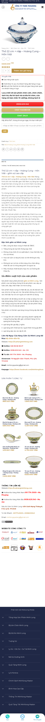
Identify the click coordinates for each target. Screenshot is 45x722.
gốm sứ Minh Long (31, 281)
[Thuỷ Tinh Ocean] (14, 539)
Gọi (7, 720)
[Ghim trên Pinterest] (18, 149)
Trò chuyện (37, 720)
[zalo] (22, 716)
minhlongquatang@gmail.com (17, 517)
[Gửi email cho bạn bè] (15, 149)
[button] (3, 7)
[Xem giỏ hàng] (42, 7)
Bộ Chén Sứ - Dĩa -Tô (18, 48)
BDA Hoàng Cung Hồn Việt (26, 144)
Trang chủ (5, 48)
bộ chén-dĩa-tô (12, 338)
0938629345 (30, 513)
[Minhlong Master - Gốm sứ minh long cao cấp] (23, 7)
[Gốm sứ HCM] (22, 539)
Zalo (22, 720)
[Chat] (37, 716)
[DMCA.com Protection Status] (7, 522)
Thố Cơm (31, 48)
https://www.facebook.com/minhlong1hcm (26, 369)
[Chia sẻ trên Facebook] (7, 149)
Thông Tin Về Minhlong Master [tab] (13, 165)
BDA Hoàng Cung (11, 144)
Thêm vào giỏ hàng (23, 71)
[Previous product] (8, 59)
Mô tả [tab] (4, 161)
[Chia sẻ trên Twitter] (11, 149)
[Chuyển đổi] (3, 618)
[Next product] (3, 59)
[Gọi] (7, 716)
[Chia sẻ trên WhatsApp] (3, 149)
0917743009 (18, 513)
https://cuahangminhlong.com (20, 342)
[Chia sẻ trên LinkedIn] (22, 149)
